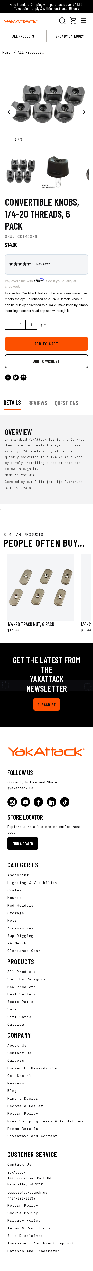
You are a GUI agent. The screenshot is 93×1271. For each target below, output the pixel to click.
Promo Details (22, 1128)
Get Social (19, 1075)
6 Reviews (41, 264)
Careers (15, 1060)
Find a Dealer (22, 843)
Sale (12, 1009)
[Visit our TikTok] (64, 802)
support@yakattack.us (27, 1192)
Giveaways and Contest (32, 1136)
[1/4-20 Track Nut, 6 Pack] (40, 587)
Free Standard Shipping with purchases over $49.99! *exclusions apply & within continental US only (46, 6)
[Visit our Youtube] (25, 802)
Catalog (15, 1024)
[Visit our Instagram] (12, 802)
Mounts (14, 897)
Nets (12, 920)
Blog (12, 1090)
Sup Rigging (20, 935)
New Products (21, 987)
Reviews (15, 1083)
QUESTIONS (66, 403)
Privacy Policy (24, 1220)
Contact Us (19, 1053)
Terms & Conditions (28, 1228)
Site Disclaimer (25, 1235)
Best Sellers (21, 994)
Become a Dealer (25, 1106)
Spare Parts (20, 1001)
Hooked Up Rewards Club (33, 1068)
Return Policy (22, 1113)
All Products (23, 36)
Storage (15, 913)
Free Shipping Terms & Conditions (45, 1121)
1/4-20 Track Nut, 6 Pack (30, 624)
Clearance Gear (24, 950)
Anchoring (18, 875)
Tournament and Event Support (40, 1243)
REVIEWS (37, 403)
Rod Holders (20, 905)
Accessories (20, 928)
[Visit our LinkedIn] (51, 802)
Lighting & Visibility (32, 882)
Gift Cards (19, 1017)
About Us (17, 1045)
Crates (14, 890)
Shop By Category (26, 979)
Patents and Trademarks (33, 1251)
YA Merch (17, 943)
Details (12, 402)
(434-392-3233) (21, 1198)
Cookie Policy (22, 1213)
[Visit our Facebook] (38, 802)
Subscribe (46, 704)
